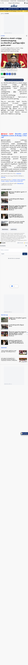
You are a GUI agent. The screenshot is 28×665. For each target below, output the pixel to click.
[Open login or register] (27, 3)
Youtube (3, 181)
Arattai (15, 181)
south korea (13, 229)
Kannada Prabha (13, 0)
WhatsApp (3, 177)
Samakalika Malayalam (21, 0)
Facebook (14, 179)
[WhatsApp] (2, 74)
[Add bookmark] (26, 35)
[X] (4, 74)
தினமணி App (20, 183)
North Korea (5, 229)
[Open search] (3, 3)
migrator (3, 77)
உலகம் (3, 35)
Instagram (23, 179)
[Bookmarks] (25, 3)
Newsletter (18, 173)
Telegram (7, 181)
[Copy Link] (15, 74)
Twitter (18, 179)
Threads (11, 181)
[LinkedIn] (10, 74)
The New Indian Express (5, 0)
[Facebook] (7, 74)
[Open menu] (1, 3)
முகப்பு (5, 8)
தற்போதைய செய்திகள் (13, 8)
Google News (20, 181)
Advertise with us (8, 33)
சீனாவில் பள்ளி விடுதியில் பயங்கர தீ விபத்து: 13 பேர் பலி (14, 135)
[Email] (12, 74)
